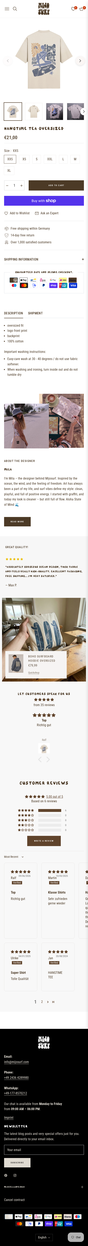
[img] (44, 699)
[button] (41, 759)
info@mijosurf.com (16, 1062)
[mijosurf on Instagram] (16, 1175)
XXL (50, 159)
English (42, 1237)
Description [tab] (13, 313)
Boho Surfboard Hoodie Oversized (41, 658)
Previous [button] (7, 60)
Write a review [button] (44, 841)
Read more (17, 521)
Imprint (9, 1118)
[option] (44, 59)
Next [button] (80, 60)
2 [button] (42, 1002)
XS (24, 159)
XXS (10, 159)
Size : (11, 151)
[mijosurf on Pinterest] (6, 1175)
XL (9, 171)
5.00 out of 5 (54, 797)
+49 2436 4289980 (16, 1078)
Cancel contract (14, 1200)
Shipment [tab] (35, 313)
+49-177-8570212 (15, 1093)
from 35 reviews (44, 705)
